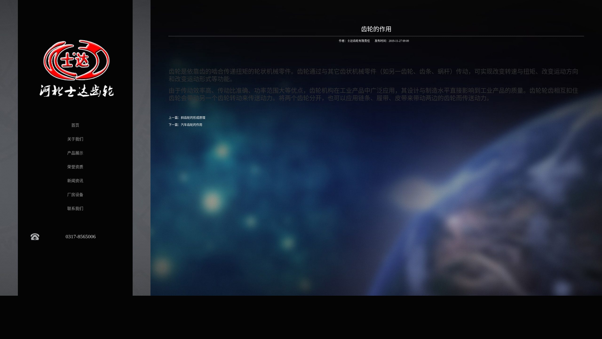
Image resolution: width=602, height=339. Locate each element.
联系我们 (75, 208)
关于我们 (75, 139)
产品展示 (75, 153)
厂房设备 (75, 195)
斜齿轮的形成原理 (193, 117)
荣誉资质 (75, 167)
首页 (75, 125)
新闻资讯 (75, 181)
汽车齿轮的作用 (191, 124)
